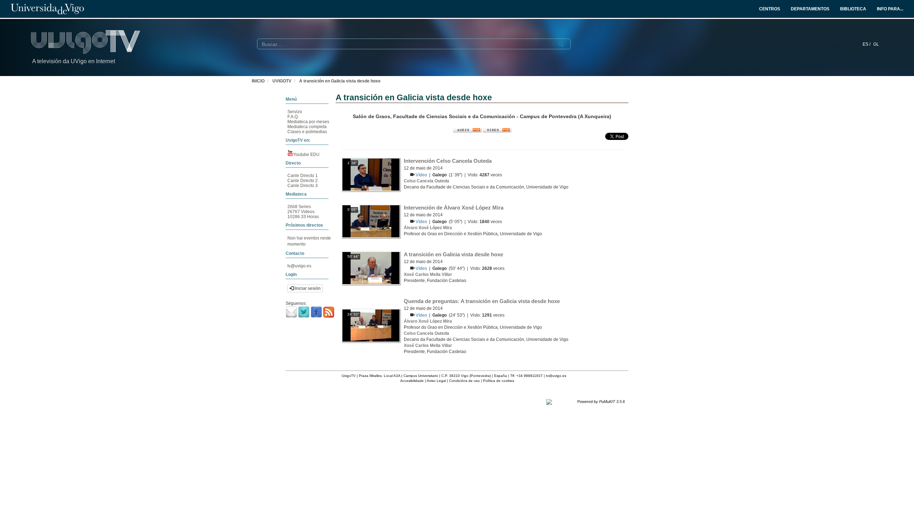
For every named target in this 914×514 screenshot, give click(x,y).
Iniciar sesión (307, 288)
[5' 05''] (371, 220)
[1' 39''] (371, 174)
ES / (867, 44)
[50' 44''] (371, 267)
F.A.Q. (293, 116)
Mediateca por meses (308, 121)
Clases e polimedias (307, 131)
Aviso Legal (436, 381)
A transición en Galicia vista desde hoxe (340, 81)
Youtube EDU (306, 154)
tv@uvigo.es (299, 265)
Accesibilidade (412, 381)
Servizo (294, 111)
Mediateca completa (307, 126)
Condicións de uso (464, 381)
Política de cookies (498, 381)
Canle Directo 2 (302, 180)
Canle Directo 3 (302, 185)
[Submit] (561, 44)
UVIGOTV (281, 81)
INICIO (258, 81)
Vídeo (422, 174)
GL (876, 44)
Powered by (601, 401)
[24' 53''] (371, 325)
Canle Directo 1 (302, 175)
